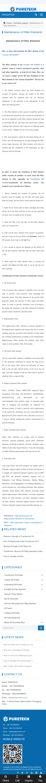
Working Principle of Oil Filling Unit (17, 546)
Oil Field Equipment (12, 618)
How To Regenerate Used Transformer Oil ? (21, 541)
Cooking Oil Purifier (12, 613)
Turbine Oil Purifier (11, 580)
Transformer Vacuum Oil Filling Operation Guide (23, 551)
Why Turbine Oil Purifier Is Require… (18, 666)
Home (9, 23)
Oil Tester (8, 608)
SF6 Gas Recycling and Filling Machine (20, 603)
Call (17, 780)
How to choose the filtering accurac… (19, 655)
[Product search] (41, 627)
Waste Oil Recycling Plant (14, 622)
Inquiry (29, 780)
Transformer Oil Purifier (13, 575)
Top (40, 780)
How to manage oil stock (13, 556)
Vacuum (5, 55)
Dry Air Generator (11, 599)
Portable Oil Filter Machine (15, 589)
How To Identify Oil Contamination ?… (19, 661)
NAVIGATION (8, 15)
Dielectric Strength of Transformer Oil (19, 536)
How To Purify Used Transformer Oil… (19, 645)
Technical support (21, 23)
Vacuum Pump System (13, 594)
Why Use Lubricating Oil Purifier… (17, 650)
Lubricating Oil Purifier (13, 585)
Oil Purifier (13, 55)
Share (5, 780)
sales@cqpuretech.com (17, 697)
